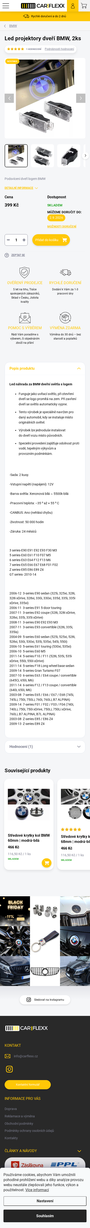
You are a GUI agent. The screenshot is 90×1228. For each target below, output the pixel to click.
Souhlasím (45, 1216)
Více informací (37, 1190)
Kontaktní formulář (28, 1084)
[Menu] (6, 6)
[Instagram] (9, 1068)
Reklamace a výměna (20, 1116)
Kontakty (11, 1138)
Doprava (11, 1109)
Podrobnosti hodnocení (59, 49)
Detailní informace (19, 188)
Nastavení (45, 1201)
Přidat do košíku (46, 240)
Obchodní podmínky (19, 1123)
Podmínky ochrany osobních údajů (29, 1131)
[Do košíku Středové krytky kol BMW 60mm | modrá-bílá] (47, 863)
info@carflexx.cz (26, 1056)
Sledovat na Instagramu (49, 999)
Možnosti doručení (61, 226)
